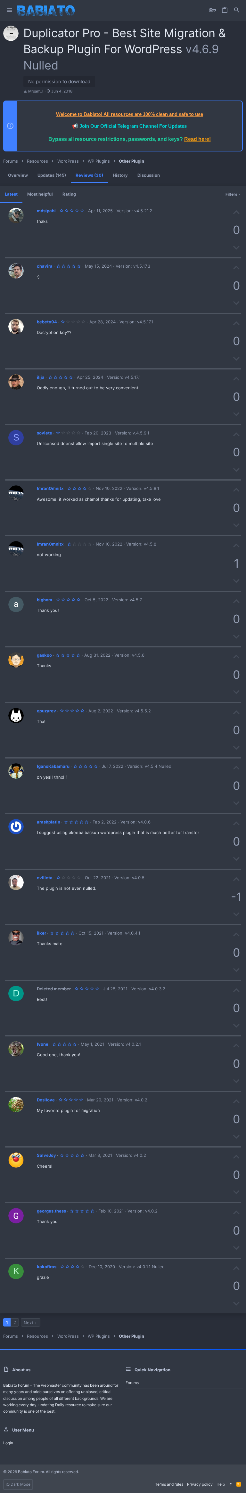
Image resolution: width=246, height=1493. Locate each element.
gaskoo (44, 655)
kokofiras (46, 1266)
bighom (44, 599)
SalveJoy (46, 1155)
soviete (44, 432)
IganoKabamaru (53, 766)
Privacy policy (200, 1484)
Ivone (42, 1044)
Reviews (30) (89, 175)
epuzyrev (46, 710)
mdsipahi (46, 210)
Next (28, 1322)
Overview (18, 175)
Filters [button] (231, 194)
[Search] (237, 10)
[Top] (230, 1484)
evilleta (45, 877)
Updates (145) (51, 175)
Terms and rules (169, 1484)
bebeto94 (47, 321)
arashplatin (48, 821)
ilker (41, 933)
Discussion (148, 175)
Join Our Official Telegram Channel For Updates (133, 126)
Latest (11, 194)
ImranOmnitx (50, 488)
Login (8, 1442)
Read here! (197, 139)
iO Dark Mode (18, 1484)
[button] (9, 10)
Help (221, 1484)
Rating (69, 194)
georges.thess (51, 1210)
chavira (45, 266)
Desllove (46, 1099)
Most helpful (40, 194)
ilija (41, 377)
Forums (132, 1382)
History (120, 175)
